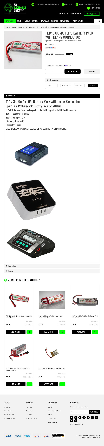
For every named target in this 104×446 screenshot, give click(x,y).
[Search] (99, 21)
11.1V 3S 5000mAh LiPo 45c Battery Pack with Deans (85, 317)
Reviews (10, 271)
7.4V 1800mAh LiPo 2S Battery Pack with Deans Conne (19, 317)
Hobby (14, 27)
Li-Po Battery (30, 27)
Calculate (93, 85)
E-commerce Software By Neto (91, 437)
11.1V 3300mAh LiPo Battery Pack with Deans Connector (56, 27)
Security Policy (52, 422)
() (92, 14)
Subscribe (93, 412)
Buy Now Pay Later (10, 418)
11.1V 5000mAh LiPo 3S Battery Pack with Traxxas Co (17, 369)
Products (9, 21)
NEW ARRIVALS (45, 21)
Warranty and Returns (55, 411)
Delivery (50, 407)
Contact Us (29, 411)
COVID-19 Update (31, 418)
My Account (7, 407)
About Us (29, 407)
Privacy (50, 414)
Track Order (8, 411)
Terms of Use (52, 418)
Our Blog (28, 414)
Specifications (11, 266)
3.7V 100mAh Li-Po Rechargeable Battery (51, 368)
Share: (47, 48)
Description (11, 95)
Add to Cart (73, 71)
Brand (19, 21)
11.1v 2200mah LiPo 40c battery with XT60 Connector (50, 317)
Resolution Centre (9, 414)
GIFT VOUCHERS (64, 21)
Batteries (21, 27)
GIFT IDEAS (35, 21)
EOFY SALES (54, 21)
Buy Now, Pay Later (77, 21)
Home (28, 21)
